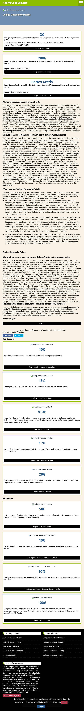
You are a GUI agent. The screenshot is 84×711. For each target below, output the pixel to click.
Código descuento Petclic (42, 96)
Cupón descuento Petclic (42, 48)
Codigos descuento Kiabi (51, 646)
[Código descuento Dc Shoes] (42, 376)
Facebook (8, 335)
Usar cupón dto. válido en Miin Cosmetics (42, 558)
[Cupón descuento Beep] (42, 504)
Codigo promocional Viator (12, 638)
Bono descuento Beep (42, 620)
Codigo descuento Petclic (42, 72)
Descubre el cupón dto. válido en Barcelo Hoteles (42, 589)
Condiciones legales (11, 696)
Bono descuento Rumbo (42, 492)
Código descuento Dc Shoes (42, 398)
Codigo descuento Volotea (12, 642)
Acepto (41, 707)
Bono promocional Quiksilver (42, 461)
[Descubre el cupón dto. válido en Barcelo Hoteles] (42, 567)
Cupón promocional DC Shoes (53, 642)
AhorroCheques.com (15, 2)
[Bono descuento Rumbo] (42, 469)
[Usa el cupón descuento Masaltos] (42, 345)
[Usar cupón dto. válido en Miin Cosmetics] (42, 535)
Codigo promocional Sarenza (53, 655)
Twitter (19, 335)
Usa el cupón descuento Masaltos (42, 367)
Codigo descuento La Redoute (53, 638)
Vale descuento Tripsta (11, 646)
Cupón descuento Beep (42, 527)
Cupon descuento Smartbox (13, 651)
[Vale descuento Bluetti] (42, 407)
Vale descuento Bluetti (42, 429)
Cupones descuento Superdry (53, 651)
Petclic (42, 323)
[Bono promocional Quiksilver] (42, 438)
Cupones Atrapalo (9, 655)
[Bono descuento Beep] (42, 598)
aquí (64, 702)
